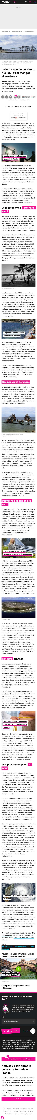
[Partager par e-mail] (10, 96)
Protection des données (12, 1114)
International (6, 31)
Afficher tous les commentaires (18, 1059)
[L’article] (18, 1082)
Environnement (17, 31)
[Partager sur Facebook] (2, 96)
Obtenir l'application (12, 1108)
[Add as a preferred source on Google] (26, 96)
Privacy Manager (26, 1114)
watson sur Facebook (26, 1108)
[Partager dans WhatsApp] (6, 96)
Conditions (31, 1111)
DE (26, 2)
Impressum (22, 1111)
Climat (31, 946)
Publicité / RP (7, 1111)
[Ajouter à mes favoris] (18, 96)
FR (30, 2)
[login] (2, 1117)
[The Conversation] (18, 118)
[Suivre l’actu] (33, 96)
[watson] (6, 2)
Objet (3, 1017)
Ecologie (5, 949)
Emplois (15, 1111)
